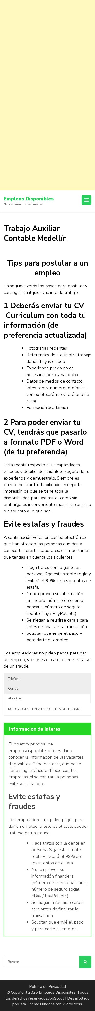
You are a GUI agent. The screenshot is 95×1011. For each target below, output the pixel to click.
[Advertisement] (47, 47)
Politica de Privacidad (47, 986)
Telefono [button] (14, 679)
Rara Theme (28, 1004)
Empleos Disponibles (29, 198)
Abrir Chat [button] (15, 698)
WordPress (72, 1004)
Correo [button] (13, 688)
